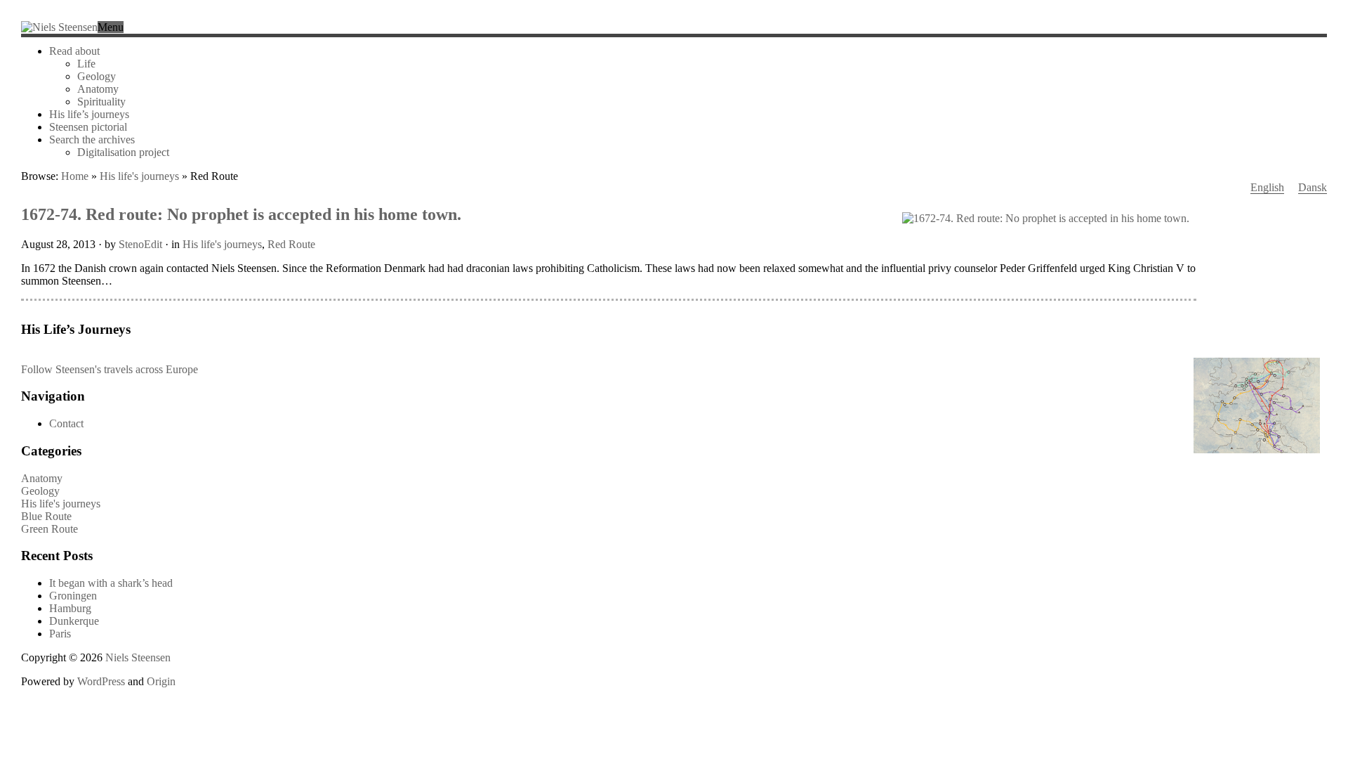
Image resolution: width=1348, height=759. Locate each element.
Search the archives (92, 139)
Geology (96, 76)
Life (86, 64)
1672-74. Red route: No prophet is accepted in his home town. (241, 214)
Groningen (73, 596)
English (1267, 187)
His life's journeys (139, 176)
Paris (60, 634)
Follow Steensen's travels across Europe (109, 369)
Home (74, 176)
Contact (66, 423)
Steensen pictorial (88, 127)
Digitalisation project (123, 152)
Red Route (291, 244)
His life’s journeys (89, 114)
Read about (74, 51)
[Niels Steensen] (59, 27)
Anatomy (98, 89)
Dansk (1312, 187)
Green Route (49, 529)
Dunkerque (74, 621)
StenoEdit (140, 244)
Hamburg (70, 608)
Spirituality (101, 102)
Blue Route (46, 516)
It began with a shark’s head (111, 583)
